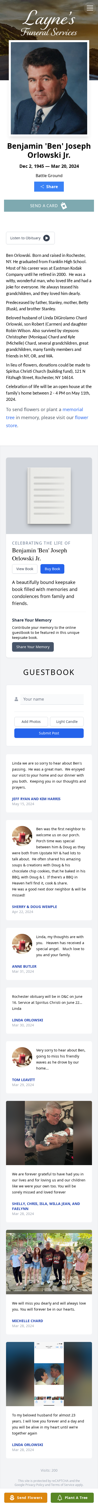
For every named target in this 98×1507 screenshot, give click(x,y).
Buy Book (52, 568)
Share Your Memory (33, 646)
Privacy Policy (34, 1485)
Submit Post (49, 733)
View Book (24, 568)
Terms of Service (62, 1485)
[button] (49, 1133)
